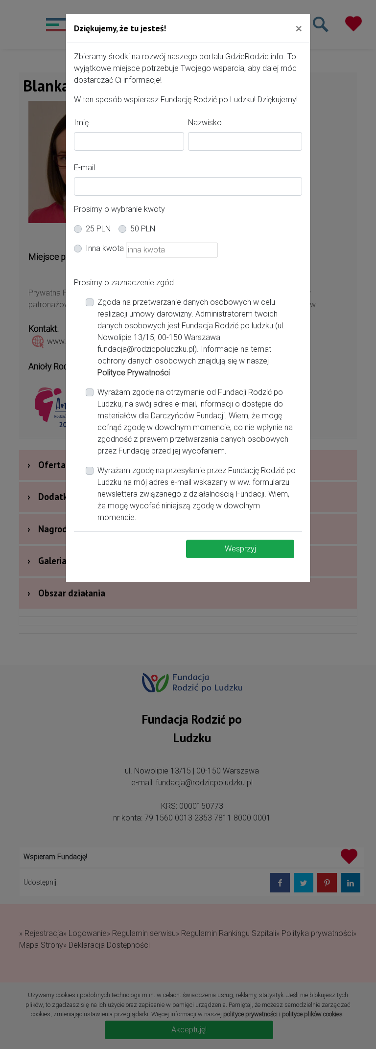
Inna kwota (105, 248)
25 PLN (98, 228)
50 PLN (142, 228)
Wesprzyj (240, 548)
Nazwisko (205, 122)
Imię (81, 122)
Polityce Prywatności (133, 372)
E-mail (84, 167)
